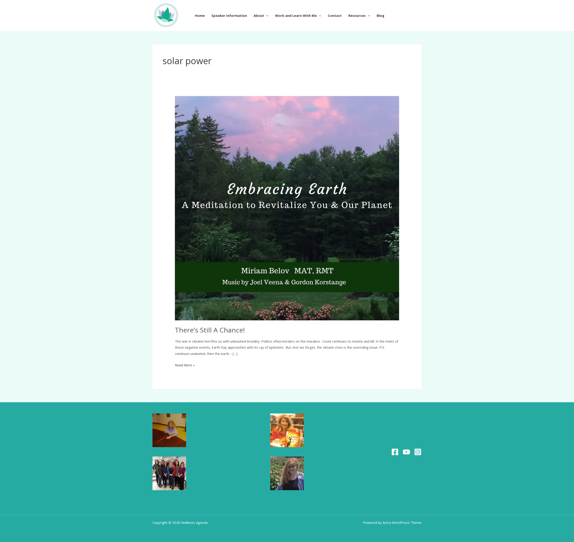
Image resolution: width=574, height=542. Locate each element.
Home (200, 15)
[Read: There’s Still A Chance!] (287, 207)
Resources (357, 15)
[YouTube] (406, 452)
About (259, 15)
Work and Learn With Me (296, 15)
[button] (266, 15)
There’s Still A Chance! (210, 329)
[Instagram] (418, 452)
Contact (335, 15)
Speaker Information (229, 15)
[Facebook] (395, 452)
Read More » (185, 364)
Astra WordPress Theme (402, 522)
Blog (380, 15)
